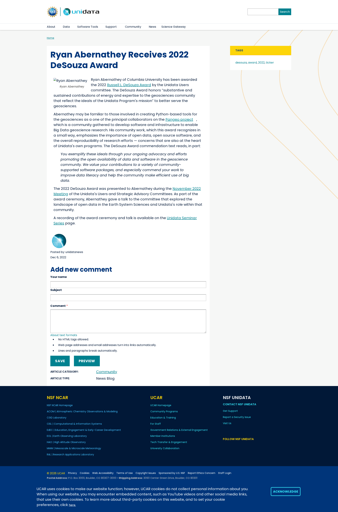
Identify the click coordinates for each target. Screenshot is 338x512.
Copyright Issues (146, 473)
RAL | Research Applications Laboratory (70, 454)
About (51, 27)
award (252, 63)
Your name (58, 277)
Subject (56, 290)
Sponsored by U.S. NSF (172, 473)
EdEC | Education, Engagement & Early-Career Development (84, 430)
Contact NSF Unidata (239, 404)
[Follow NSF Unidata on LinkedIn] (235, 446)
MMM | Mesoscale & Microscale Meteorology (74, 448)
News (152, 27)
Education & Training (163, 417)
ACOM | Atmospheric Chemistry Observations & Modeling (82, 411)
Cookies (84, 473)
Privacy (72, 473)
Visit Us (227, 423)
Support (111, 27)
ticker (270, 63)
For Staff (155, 424)
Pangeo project (179, 119)
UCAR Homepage (160, 405)
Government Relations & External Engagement (179, 430)
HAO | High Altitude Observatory (66, 442)
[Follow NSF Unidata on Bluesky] (225, 446)
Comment (58, 306)
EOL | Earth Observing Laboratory (67, 436)
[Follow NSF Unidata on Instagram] (245, 446)
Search (285, 12)
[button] (57, 27)
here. (72, 505)
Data (66, 27)
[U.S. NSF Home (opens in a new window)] (52, 11)
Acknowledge (285, 491)
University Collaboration (164, 448)
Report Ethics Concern (201, 473)
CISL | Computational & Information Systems (74, 424)
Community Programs (164, 411)
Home (50, 38)
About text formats (63, 335)
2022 (261, 63)
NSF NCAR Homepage (60, 405)
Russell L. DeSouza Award (129, 84)
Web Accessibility (103, 473)
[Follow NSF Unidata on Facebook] (240, 446)
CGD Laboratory (56, 417)
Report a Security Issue (237, 417)
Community (133, 27)
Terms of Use (124, 473)
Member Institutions (162, 436)
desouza (241, 63)
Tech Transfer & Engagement (168, 442)
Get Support (230, 411)
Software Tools (87, 27)
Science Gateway (173, 27)
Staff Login (224, 473)
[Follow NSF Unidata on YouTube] (230, 446)
